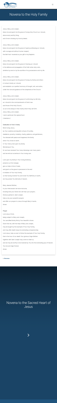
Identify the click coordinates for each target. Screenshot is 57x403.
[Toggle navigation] (52, 4)
